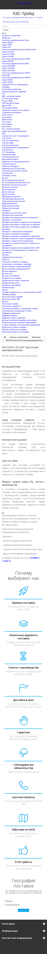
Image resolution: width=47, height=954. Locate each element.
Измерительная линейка (11, 278)
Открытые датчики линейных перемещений (19, 322)
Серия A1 (5, 259)
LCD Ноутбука (7, 150)
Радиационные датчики (11, 197)
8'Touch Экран (7, 101)
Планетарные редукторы (11, 89)
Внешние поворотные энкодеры (14, 329)
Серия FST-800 (8, 57)
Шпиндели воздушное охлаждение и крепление (21, 236)
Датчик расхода (8, 192)
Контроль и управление (11, 36)
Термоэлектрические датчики (13, 201)
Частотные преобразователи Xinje (15, 40)
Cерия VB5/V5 (7, 43)
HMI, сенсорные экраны (11, 96)
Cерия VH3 (6, 47)
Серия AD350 (7, 80)
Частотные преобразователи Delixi (15, 64)
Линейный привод (9, 294)
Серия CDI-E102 (8, 68)
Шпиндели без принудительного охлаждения (20, 218)
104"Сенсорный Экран (10, 103)
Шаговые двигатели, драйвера (14, 92)
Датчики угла (7, 273)
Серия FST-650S (8, 54)
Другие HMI (6, 106)
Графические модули (10, 166)
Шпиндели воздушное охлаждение (16, 234)
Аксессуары (6, 117)
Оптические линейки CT (11, 306)
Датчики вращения (9, 271)
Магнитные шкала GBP (11, 299)
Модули (5, 301)
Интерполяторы (8, 287)
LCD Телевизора (8, 152)
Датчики (5, 178)
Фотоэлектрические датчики (13, 180)
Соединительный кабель (11, 113)
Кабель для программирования (14, 131)
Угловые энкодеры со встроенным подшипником (21, 325)
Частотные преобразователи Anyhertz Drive (19, 50)
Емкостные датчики (9, 187)
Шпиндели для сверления (12, 215)
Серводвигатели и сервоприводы (15, 85)
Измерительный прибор (11, 285)
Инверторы (6, 38)
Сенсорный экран (9, 155)
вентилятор (6, 127)
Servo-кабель (7, 124)
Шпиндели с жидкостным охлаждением (17, 241)
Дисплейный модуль (10, 159)
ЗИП (3, 134)
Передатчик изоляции (10, 208)
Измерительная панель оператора (15, 280)
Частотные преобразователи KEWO (16, 78)
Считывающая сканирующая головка (16, 311)
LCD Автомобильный (10, 145)
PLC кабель (6, 122)
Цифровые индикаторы (11, 313)
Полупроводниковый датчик (13, 199)
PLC (3, 94)
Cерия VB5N (7, 45)
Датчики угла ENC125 (10, 276)
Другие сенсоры (8, 194)
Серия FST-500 (8, 52)
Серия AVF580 (7, 61)
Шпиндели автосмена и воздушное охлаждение (21, 225)
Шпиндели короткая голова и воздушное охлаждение (23, 239)
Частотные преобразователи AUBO (16, 59)
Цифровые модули (9, 315)
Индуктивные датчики (10, 206)
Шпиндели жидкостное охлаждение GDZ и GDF (21, 248)
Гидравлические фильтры (12, 257)
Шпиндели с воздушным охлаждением (17, 232)
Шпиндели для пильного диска (14, 213)
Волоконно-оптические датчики (14, 185)
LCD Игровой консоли (10, 157)
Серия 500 (6, 75)
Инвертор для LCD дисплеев (13, 169)
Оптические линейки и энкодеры (15, 262)
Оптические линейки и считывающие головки (20, 308)
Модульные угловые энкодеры (14, 327)
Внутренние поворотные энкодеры (15, 332)
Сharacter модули (9, 164)
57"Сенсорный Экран (10, 99)
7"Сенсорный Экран (9, 108)
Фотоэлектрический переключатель (16, 183)
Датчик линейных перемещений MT (16, 269)
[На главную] (4, 337)
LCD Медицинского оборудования (15, 148)
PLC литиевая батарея (11, 129)
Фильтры (5, 255)
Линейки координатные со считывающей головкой (22, 292)
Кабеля (5, 290)
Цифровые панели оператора (13, 318)
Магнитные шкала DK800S (12, 297)
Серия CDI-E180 (8, 71)
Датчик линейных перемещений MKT (16, 266)
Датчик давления (9, 190)
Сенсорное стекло (9, 176)
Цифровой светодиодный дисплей (15, 162)
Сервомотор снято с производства (15, 136)
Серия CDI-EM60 (8, 66)
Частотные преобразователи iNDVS (16, 73)
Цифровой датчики (9, 204)
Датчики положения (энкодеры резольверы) (19, 320)
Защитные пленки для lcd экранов (15, 110)
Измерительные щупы (10, 283)
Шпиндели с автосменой (11, 220)
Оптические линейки (10, 304)
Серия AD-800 (7, 82)
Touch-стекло (7, 115)
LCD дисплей (7, 173)
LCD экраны (6, 138)
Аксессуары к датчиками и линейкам (16, 264)
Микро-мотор (7, 120)
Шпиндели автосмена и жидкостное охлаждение (21, 222)
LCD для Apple (8, 143)
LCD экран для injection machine (14, 171)
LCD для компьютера (10, 141)
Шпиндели (6, 211)
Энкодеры (6, 87)
